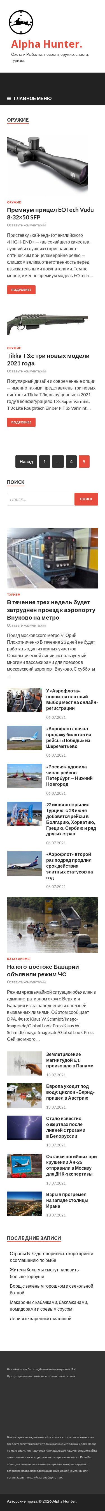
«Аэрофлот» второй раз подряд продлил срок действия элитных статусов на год (69, 865)
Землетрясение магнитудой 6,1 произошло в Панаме (69, 1060)
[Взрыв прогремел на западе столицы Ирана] (24, 1213)
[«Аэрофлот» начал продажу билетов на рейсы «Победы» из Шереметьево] (24, 748)
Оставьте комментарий (26, 225)
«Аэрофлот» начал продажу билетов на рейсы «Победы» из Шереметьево (68, 737)
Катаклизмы (19, 959)
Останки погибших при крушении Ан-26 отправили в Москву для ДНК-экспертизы (71, 1165)
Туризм (13, 594)
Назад (26, 461)
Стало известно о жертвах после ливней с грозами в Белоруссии (65, 1127)
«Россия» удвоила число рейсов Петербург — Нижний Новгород (69, 775)
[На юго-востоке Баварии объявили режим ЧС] (52, 953)
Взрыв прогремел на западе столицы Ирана (67, 1200)
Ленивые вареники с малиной (40, 1318)
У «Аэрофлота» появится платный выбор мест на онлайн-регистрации (72, 699)
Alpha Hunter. (46, 44)
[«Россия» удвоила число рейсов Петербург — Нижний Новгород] (24, 786)
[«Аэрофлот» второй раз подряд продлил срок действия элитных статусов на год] (24, 874)
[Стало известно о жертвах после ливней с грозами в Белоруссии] (24, 1138)
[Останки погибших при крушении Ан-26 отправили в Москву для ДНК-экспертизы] (24, 1176)
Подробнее (21, 289)
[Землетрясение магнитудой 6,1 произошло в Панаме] (24, 1073)
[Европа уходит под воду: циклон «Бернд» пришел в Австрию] (24, 1106)
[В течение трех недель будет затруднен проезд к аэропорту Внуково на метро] (52, 589)
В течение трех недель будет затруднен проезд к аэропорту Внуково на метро (51, 609)
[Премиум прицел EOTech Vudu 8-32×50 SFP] (52, 168)
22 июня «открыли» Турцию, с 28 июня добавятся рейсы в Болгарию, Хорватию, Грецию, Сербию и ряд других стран (71, 819)
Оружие (14, 202)
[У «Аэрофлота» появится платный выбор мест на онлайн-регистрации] (24, 710)
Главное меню (33, 98)
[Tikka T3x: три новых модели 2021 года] (52, 329)
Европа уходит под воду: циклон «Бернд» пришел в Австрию (70, 1091)
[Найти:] (52, 499)
